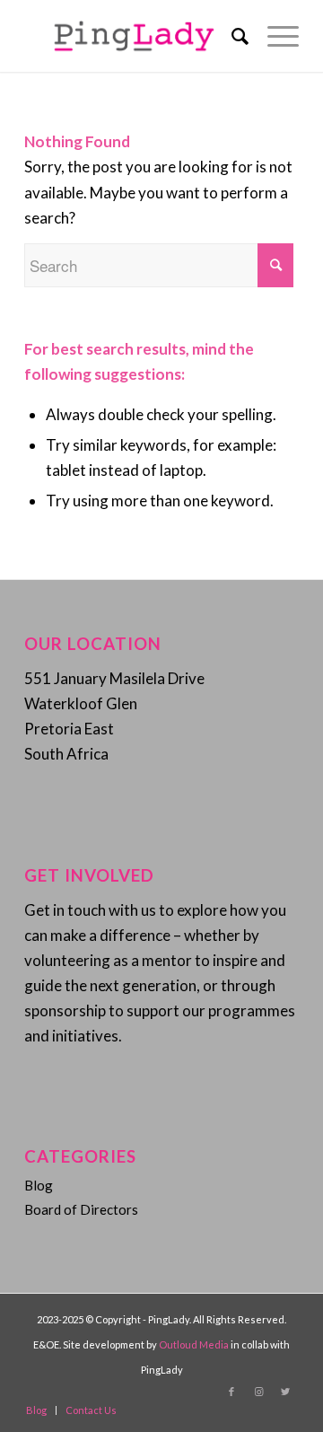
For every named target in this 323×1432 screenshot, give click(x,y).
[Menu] (274, 36)
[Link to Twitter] (285, 1391)
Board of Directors (81, 1209)
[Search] (231, 36)
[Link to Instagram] (258, 1391)
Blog (38, 1185)
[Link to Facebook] (231, 1391)
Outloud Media (195, 1344)
